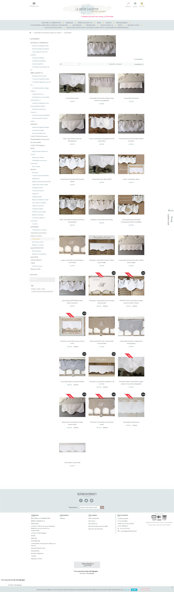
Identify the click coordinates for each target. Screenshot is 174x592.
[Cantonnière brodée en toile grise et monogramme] (131, 326)
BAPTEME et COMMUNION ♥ (51, 23)
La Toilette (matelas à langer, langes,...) (40, 89)
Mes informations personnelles (98, 526)
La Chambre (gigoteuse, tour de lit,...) (41, 83)
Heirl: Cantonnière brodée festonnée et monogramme (72, 221)
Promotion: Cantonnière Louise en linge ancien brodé (101, 302)
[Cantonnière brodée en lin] (131, 407)
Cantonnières (36, 239)
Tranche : (33, 289)
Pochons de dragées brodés (40, 46)
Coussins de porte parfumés (40, 175)
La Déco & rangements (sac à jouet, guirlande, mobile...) (40, 104)
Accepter (134, 589)
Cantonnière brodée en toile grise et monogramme (131, 342)
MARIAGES (69, 23)
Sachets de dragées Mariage (40, 127)
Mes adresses (93, 523)
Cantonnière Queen (72, 98)
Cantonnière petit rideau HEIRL (102, 179)
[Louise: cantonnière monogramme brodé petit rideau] (102, 124)
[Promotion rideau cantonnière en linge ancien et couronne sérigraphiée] (131, 366)
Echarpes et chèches (38, 157)
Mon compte (93, 515)
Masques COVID (133, 25)
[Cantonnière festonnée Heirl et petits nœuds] (72, 164)
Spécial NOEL (34, 257)
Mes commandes (94, 518)
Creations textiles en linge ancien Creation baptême (159, 525)
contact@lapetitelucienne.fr (129, 531)
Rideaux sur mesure (38, 245)
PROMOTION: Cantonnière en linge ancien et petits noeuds (131, 302)
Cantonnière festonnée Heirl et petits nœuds (72, 180)
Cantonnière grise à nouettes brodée (72, 381)
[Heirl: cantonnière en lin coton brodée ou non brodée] (102, 326)
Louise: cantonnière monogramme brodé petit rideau (101, 140)
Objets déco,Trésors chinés (40, 184)
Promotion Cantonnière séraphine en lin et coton (101, 383)
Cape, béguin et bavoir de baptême (39, 53)
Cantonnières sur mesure (39, 230)
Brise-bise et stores (38, 242)
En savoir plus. (126, 589)
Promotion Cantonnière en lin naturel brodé (101, 423)
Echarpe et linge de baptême (40, 49)
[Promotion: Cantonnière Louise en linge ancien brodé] (102, 286)
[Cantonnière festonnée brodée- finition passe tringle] (131, 245)
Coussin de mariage (38, 130)
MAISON (108, 23)
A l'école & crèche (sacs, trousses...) (38, 110)
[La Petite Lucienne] (87, 9)
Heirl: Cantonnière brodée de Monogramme (72, 140)
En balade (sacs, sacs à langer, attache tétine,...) (40, 98)
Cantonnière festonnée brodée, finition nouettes (131, 140)
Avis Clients (168, 219)
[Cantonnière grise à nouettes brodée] (72, 366)
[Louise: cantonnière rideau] (131, 164)
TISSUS (120, 25)
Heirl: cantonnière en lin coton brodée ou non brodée (102, 342)
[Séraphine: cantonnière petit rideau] (102, 205)
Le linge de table (37, 196)
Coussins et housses (38, 190)
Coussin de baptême (38, 58)
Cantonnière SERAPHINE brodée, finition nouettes (72, 302)
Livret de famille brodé (38, 133)
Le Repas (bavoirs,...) (38, 94)
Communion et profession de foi (40, 68)
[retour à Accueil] (30, 32)
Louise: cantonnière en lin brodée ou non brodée (72, 261)
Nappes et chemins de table (40, 199)
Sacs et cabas (36, 166)
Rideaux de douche (37, 215)
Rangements (35, 178)
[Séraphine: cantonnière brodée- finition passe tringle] (102, 245)
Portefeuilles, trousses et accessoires (39, 162)
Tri (61, 64)
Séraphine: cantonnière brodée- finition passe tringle (101, 261)
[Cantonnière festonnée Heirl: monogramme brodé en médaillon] (131, 205)
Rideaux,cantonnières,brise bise (41, 181)
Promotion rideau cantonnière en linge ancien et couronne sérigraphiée (131, 383)
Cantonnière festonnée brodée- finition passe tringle (131, 261)
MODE (99, 23)
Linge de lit (35, 193)
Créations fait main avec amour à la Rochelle (83, 16)
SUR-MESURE (76, 25)
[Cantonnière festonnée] (131, 83)
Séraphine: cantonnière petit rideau (102, 219)
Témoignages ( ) (88, 564)
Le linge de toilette (37, 209)
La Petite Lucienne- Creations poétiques (164, 522)
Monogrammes (36, 251)
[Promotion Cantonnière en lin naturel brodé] (102, 407)
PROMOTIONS (90, 25)
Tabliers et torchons (38, 206)
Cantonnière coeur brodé (72, 462)
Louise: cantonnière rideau (131, 179)
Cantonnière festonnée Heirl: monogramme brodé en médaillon (131, 221)
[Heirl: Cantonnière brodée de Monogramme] (72, 124)
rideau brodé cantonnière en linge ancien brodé (72, 423)
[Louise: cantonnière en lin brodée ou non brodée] (72, 245)
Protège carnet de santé (39, 76)
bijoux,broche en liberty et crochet (39, 153)
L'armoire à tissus (37, 266)
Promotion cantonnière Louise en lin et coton (72, 342)
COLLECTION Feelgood (53, 27)
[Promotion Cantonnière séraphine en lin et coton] (102, 366)
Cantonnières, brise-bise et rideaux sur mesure (49, 25)
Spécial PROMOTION (37, 248)
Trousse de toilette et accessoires (38, 219)
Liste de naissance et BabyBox (41, 115)
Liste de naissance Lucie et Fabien (39, 119)
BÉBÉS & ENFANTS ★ (85, 23)
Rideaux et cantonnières (39, 254)
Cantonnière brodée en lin (131, 422)
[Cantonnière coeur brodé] (72, 447)
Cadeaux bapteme (37, 64)
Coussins (34, 224)
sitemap (62, 518)
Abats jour (35, 172)
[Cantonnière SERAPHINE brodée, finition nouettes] (72, 286)
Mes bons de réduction (96, 529)
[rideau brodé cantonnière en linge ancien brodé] (72, 407)
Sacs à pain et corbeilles (39, 203)
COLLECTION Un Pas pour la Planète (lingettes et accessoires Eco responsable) (97, 27)
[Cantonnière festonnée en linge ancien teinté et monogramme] (102, 83)
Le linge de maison (37, 187)
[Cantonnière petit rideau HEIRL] (102, 164)
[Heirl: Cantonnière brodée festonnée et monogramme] (72, 205)
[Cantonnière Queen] (72, 83)
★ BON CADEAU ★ (106, 25)
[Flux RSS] (88, 565)
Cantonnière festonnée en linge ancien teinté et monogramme (101, 99)
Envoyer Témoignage (87, 573)
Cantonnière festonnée (131, 98)
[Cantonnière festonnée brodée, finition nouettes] (131, 124)
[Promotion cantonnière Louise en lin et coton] (72, 326)
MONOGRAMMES (121, 23)
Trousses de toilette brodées (40, 79)
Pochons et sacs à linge (39, 212)
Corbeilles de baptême (39, 61)
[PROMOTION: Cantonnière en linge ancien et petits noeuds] (131, 286)
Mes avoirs (92, 521)
